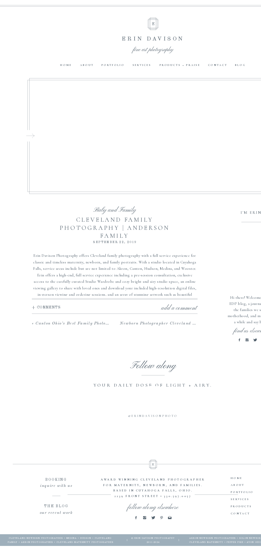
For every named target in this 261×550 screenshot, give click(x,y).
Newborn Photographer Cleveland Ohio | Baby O (171, 323)
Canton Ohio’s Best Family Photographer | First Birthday (96, 323)
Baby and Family (114, 210)
